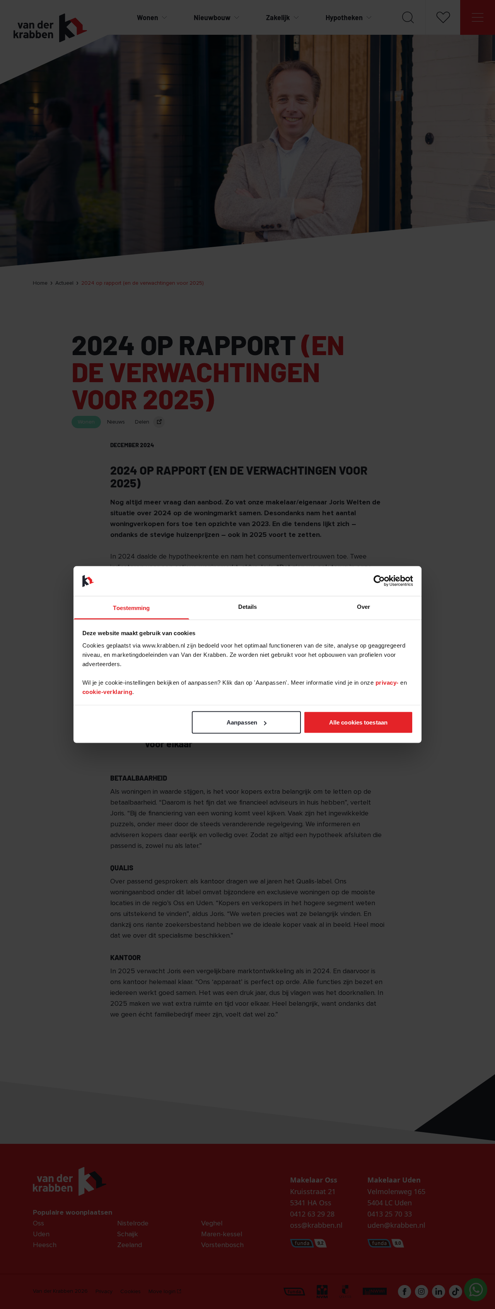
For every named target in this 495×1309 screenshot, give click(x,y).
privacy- (388, 682)
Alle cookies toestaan (358, 722)
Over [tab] (363, 606)
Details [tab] (247, 606)
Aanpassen (242, 722)
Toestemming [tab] (131, 607)
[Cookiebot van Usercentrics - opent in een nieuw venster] (379, 581)
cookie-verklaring (107, 691)
